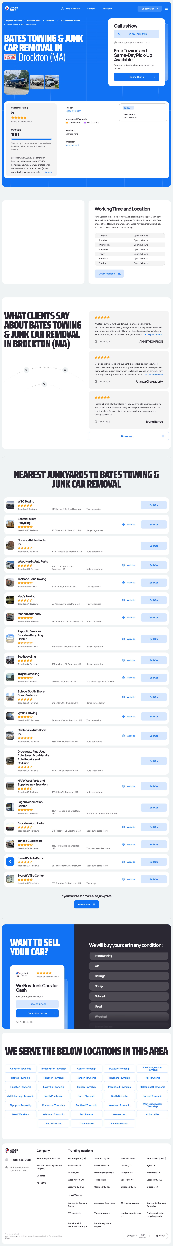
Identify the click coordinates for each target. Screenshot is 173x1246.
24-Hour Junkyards (130, 1203)
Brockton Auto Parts (31, 823)
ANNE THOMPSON (151, 341)
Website (131, 524)
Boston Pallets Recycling (27, 521)
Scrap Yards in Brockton (70, 20)
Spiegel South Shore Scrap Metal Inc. (31, 693)
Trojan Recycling (28, 674)
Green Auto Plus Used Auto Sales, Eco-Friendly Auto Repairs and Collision (33, 757)
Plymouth (50, 20)
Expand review (155, 334)
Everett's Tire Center (31, 875)
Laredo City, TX (154, 1179)
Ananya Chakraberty (149, 381)
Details (48, 172)
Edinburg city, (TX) (77, 1158)
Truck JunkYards (102, 1213)
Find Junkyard (73, 8)
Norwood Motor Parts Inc (31, 542)
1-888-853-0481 (20, 1160)
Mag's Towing (26, 596)
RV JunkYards (74, 1213)
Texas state (100, 1179)
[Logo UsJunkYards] (22, 974)
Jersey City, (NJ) (76, 1186)
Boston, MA (73, 1172)
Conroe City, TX (102, 1186)
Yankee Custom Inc (30, 841)
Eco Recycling (27, 656)
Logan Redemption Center (30, 804)
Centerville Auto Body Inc (31, 732)
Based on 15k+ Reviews (47, 976)
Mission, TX (126, 1165)
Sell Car (154, 505)
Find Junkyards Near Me (48, 1158)
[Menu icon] (166, 8)
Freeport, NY (127, 1172)
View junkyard (72, 145)
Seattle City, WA (102, 1158)
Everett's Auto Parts (30, 858)
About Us (107, 8)
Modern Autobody (29, 614)
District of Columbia (104, 1172)
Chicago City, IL (128, 1186)
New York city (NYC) (156, 1158)
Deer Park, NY (127, 1179)
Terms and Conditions (55, 1236)
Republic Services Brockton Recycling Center (30, 635)
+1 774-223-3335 (73, 111)
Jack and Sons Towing (32, 579)
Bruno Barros (154, 422)
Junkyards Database (13, 20)
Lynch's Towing (27, 713)
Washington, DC (76, 1179)
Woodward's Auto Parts (33, 561)
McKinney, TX (153, 1172)
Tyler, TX (151, 1165)
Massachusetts (33, 20)
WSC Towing (26, 501)
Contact (91, 8)
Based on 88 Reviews (21, 121)
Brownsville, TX (101, 1165)
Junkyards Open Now (104, 1203)
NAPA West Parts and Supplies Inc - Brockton (32, 782)
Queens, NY (152, 1186)
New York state (128, 1158)
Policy (7, 1238)
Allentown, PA (75, 1165)
